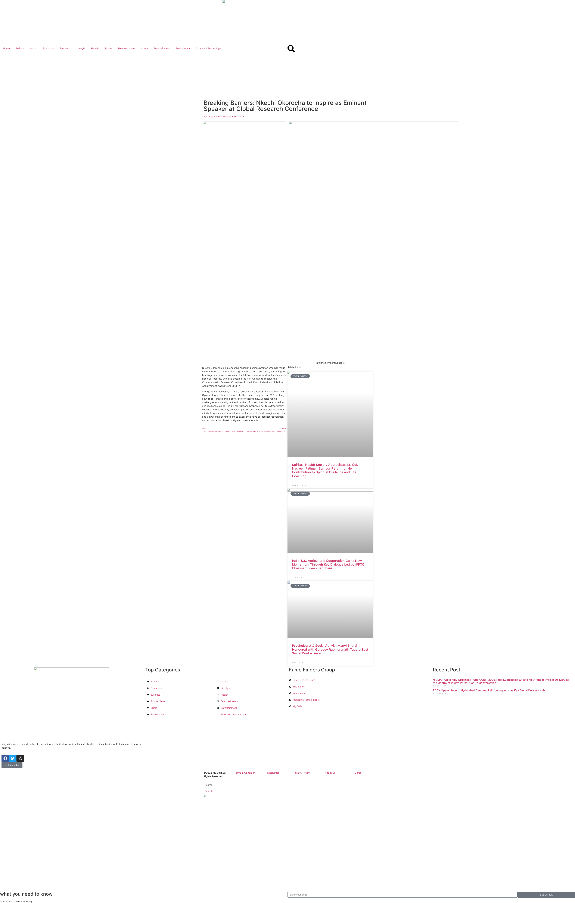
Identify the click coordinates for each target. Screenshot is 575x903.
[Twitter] (12, 758)
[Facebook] (5, 758)
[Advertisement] (287, 76)
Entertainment (162, 48)
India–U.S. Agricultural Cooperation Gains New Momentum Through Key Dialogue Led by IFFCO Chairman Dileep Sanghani (328, 564)
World (33, 48)
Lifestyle (80, 48)
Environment (183, 48)
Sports (108, 48)
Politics (20, 48)
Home (6, 48)
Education (48, 48)
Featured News (126, 48)
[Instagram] (20, 758)
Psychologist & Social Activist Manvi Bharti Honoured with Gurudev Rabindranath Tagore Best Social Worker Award (330, 649)
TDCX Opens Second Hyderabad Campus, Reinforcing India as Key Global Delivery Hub (489, 690)
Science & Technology (208, 48)
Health (95, 48)
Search (208, 791)
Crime (144, 48)
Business (65, 48)
